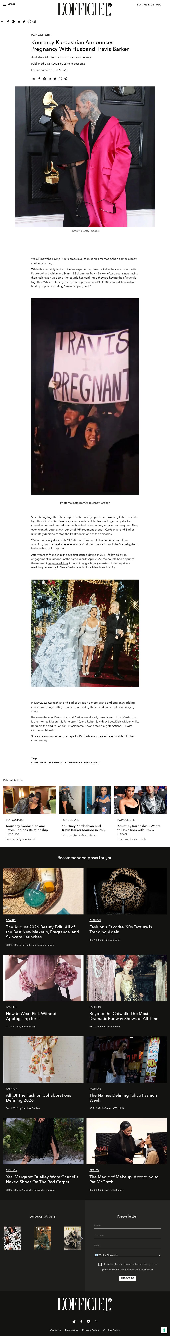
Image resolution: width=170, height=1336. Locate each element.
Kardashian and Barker (119, 529)
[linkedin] (18, 22)
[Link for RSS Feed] (96, 1322)
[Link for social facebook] (81, 1322)
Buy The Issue (145, 4)
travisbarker (73, 762)
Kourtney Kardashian (44, 273)
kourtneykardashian (46, 762)
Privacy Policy (145, 1269)
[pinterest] (13, 22)
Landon (62, 725)
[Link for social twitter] (74, 1322)
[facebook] (8, 22)
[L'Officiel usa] (85, 9)
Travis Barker (98, 273)
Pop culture (41, 35)
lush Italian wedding (50, 277)
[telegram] (34, 22)
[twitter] (24, 22)
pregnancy (92, 762)
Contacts (55, 1330)
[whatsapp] (29, 22)
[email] (2, 22)
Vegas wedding (58, 563)
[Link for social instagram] (88, 1322)
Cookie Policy (111, 1330)
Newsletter (71, 1330)
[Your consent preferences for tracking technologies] (164, 1330)
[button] (81, 1238)
